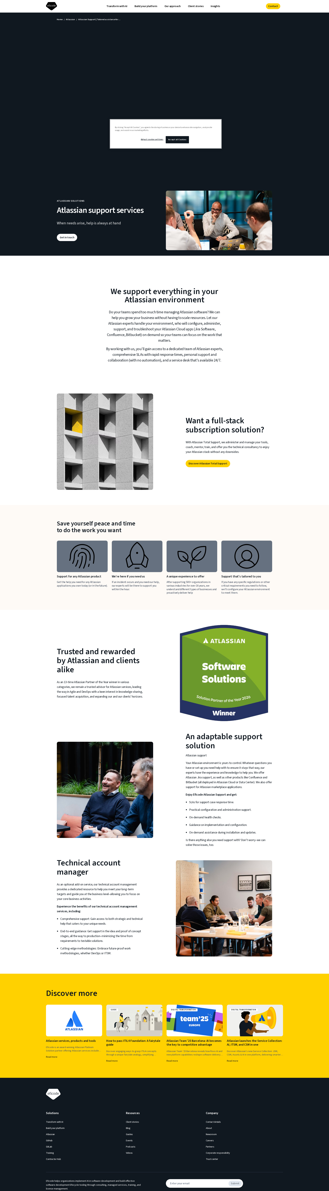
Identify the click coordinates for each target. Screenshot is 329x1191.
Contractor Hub (53, 1159)
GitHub (49, 1140)
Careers (210, 1140)
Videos (129, 1153)
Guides (129, 1134)
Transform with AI (116, 6)
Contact (273, 6)
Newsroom (211, 1134)
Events (129, 1140)
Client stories (196, 6)
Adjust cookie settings (152, 139)
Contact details (213, 1122)
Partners (210, 1147)
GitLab (49, 1147)
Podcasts (130, 1147)
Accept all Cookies (177, 139)
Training (50, 1153)
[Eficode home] (52, 6)
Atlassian (70, 20)
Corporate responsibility (218, 1153)
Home (60, 20)
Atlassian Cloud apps (177, 329)
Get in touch (67, 237)
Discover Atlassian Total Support (208, 463)
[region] (166, 134)
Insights (215, 6)
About (209, 1128)
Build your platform (146, 6)
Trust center (212, 1159)
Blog (128, 1128)
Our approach (172, 6)
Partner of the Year (96, 682)
